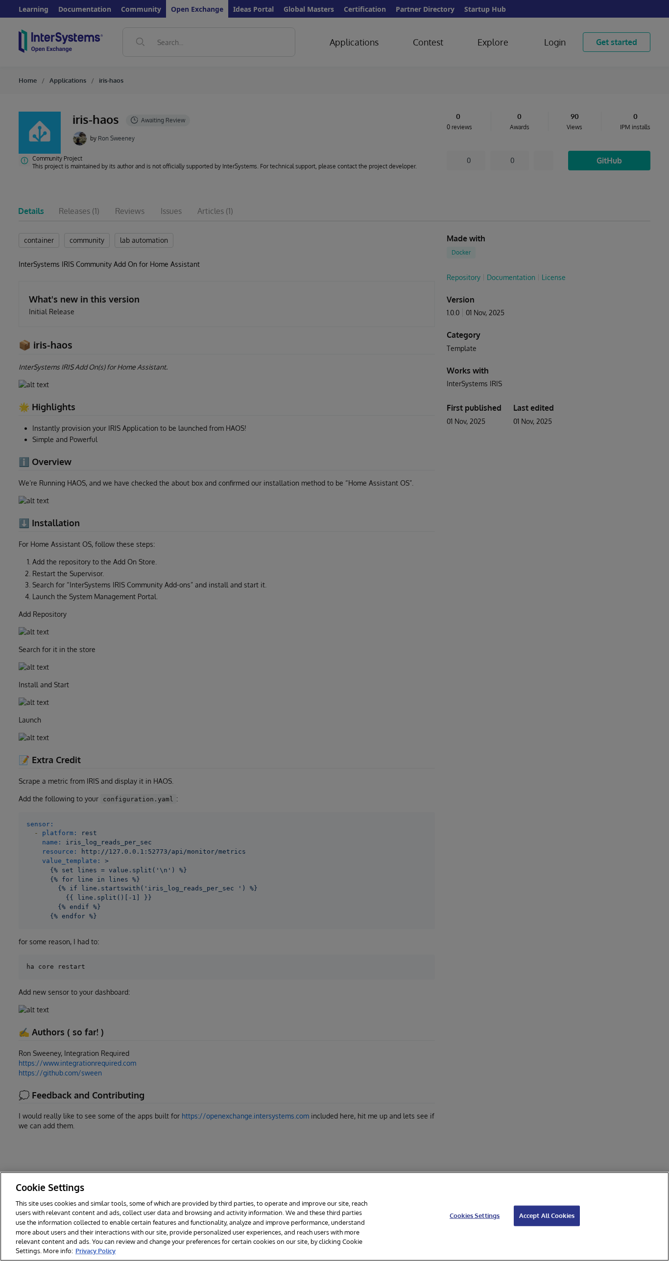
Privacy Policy (95, 1251)
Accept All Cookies (546, 1215)
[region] (334, 1216)
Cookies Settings (475, 1215)
